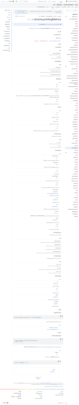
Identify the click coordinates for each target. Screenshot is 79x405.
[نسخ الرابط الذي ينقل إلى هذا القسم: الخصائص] (58, 82)
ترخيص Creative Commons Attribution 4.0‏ (46, 383)
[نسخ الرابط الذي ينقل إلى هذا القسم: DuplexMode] (54, 61)
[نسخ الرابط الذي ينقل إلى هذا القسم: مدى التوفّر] (55, 38)
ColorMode (55, 283)
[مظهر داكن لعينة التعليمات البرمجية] (60, 316)
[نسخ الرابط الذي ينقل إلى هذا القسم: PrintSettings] (54, 276)
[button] (72, 171)
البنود (62, 402)
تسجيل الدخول (3, 1)
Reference (59, 4)
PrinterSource (55, 121)
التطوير (69, 6)
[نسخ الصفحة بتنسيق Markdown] (29, 19)
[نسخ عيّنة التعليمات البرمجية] (62, 316)
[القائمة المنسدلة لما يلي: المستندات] (58, 1)
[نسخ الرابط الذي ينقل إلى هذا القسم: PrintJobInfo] (54, 150)
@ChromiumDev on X (17, 393)
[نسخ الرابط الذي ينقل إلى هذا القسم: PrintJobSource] (52, 232)
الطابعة (56, 184)
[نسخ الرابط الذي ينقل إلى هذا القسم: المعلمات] (58, 350)
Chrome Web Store (41, 6)
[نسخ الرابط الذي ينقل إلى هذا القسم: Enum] (58, 50)
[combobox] (23, 1)
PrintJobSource (54, 206)
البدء (72, 6)
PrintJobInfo (37, 317)
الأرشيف (41, 396)
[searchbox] (72, 10)
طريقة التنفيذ (64, 6)
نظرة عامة (76, 6)
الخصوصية (59, 402)
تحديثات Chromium (39, 393)
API (54, 4)
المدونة (49, 1)
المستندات (61, 1)
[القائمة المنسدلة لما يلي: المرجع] (50, 7)
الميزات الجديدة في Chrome (42, 1)
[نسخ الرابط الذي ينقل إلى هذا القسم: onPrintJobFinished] (50, 335)
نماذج (47, 6)
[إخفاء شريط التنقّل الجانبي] (66, 403)
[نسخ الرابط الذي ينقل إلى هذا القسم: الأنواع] (57, 44)
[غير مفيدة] (16, 16)
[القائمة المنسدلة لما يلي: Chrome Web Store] (36, 7)
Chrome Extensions (68, 4)
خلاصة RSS (19, 398)
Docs (76, 4)
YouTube (19, 394)
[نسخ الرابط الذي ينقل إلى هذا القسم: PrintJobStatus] (53, 256)
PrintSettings (55, 199)
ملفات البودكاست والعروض (38, 398)
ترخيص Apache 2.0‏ (22, 383)
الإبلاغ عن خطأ (61, 393)
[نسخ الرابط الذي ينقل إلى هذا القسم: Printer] (57, 107)
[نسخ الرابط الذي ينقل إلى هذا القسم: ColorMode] (54, 47)
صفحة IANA (52, 97)
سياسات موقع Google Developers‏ (55, 384)
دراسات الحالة (54, 1)
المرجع (53, 6)
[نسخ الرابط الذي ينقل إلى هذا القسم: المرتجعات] (57, 324)
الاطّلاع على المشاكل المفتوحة (59, 394)
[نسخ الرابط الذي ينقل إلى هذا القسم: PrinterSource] (53, 134)
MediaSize (55, 303)
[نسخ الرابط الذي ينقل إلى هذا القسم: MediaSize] (55, 79)
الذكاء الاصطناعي (58, 6)
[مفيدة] (17, 16)
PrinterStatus (55, 191)
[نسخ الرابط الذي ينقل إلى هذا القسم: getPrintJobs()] (53, 312)
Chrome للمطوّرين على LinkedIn (16, 396)
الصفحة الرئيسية (59, 16)
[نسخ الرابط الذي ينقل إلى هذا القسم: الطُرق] (57, 309)
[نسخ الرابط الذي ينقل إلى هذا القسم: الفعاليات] (56, 332)
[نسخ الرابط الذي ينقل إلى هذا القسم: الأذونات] (56, 31)
